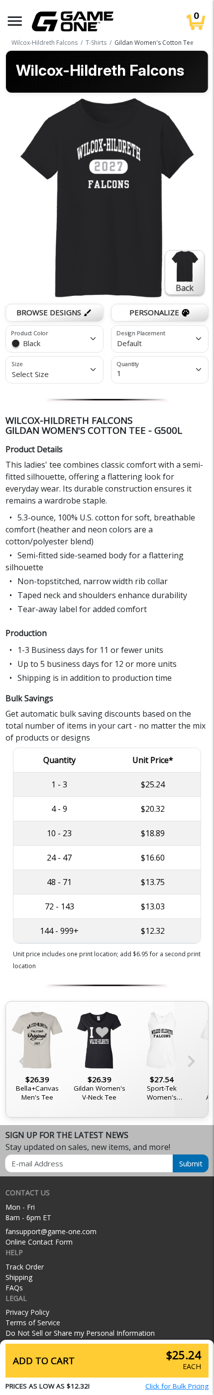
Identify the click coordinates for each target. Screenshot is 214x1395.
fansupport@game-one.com (51, 1231)
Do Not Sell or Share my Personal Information (80, 1333)
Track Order (24, 1266)
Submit (191, 1163)
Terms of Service (32, 1322)
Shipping (18, 1277)
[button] (14, 21)
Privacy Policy (27, 1312)
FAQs (14, 1287)
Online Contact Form (39, 1242)
